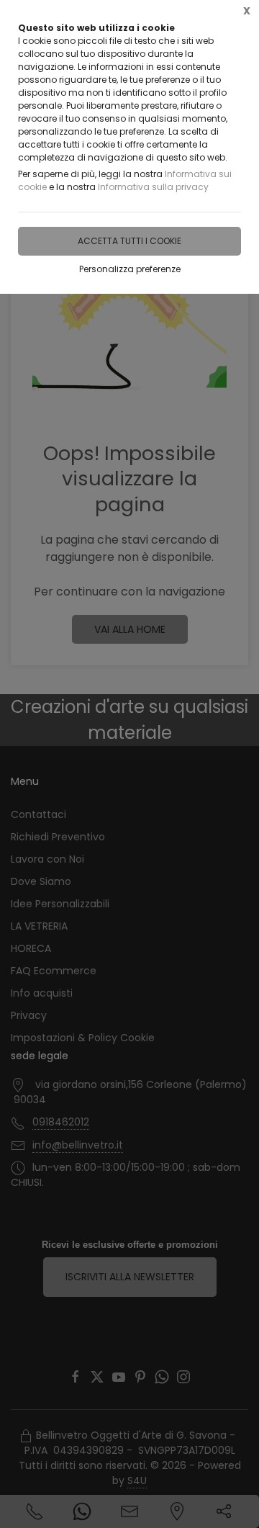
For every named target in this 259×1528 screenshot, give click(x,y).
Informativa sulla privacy (153, 187)
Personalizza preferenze (130, 269)
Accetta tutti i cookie (129, 241)
